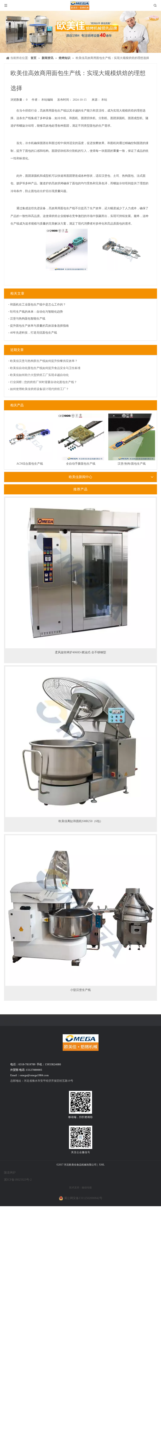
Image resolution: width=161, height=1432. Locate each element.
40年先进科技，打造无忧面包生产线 (33, 332)
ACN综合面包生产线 (29, 463)
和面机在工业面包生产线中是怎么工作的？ (38, 304)
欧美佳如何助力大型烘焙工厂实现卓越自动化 (39, 375)
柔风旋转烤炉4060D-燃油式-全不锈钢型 (80, 652)
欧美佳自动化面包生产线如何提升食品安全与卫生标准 (45, 368)
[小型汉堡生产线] (80, 910)
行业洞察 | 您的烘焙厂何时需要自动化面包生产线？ (43, 382)
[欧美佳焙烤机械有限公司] (81, 1042)
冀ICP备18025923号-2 (18, 1179)
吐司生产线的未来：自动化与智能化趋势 (36, 311)
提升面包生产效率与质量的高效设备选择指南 (39, 325)
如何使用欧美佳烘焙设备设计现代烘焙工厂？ (39, 389)
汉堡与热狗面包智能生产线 (27, 318)
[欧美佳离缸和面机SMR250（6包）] (80, 741)
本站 (104, 99)
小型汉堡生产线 (80, 989)
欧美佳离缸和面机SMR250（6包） (80, 821)
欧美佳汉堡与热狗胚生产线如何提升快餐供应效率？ (44, 361)
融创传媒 (87, 1187)
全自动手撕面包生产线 (80, 463)
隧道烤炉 (10, 1172)
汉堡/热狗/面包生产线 (132, 463)
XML (102, 1164)
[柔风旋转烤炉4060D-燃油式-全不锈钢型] (80, 572)
